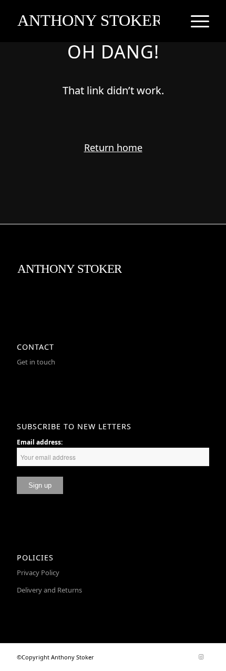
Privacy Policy (38, 572)
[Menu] (194, 21)
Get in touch (36, 362)
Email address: (40, 442)
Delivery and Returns (49, 590)
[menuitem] (194, 21)
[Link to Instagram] (201, 657)
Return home (113, 147)
